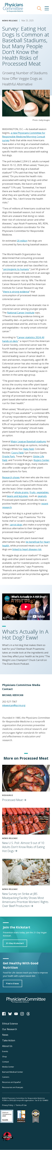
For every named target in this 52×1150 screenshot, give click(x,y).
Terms (21, 1105)
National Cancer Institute (20, 312)
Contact (5, 1061)
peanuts (42, 496)
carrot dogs (16, 524)
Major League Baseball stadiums (28, 441)
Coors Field (17, 452)
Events (5, 1051)
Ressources (12, 1087)
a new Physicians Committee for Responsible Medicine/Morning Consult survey (23, 136)
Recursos (11, 1082)
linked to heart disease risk (26, 549)
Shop (4, 1056)
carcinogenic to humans (16, 269)
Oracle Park (8, 456)
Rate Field (28, 449)
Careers (5, 1077)
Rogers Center (41, 460)
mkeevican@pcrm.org (13, 705)
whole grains (21, 492)
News (5, 1034)
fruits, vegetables (39, 492)
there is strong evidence (16, 291)
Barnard (12, 1072)
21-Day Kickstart (15, 943)
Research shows (11, 477)
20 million (22, 240)
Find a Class (12, 983)
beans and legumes (17, 496)
